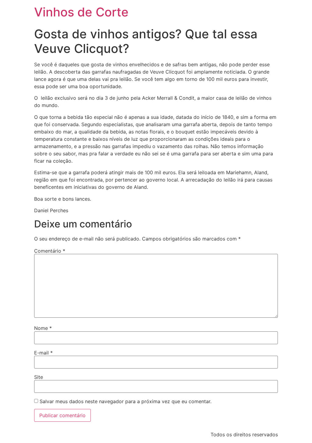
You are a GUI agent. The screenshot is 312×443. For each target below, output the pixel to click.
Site (38, 377)
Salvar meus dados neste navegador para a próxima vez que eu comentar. (125, 401)
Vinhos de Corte (81, 12)
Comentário (49, 250)
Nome (43, 328)
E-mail (43, 352)
